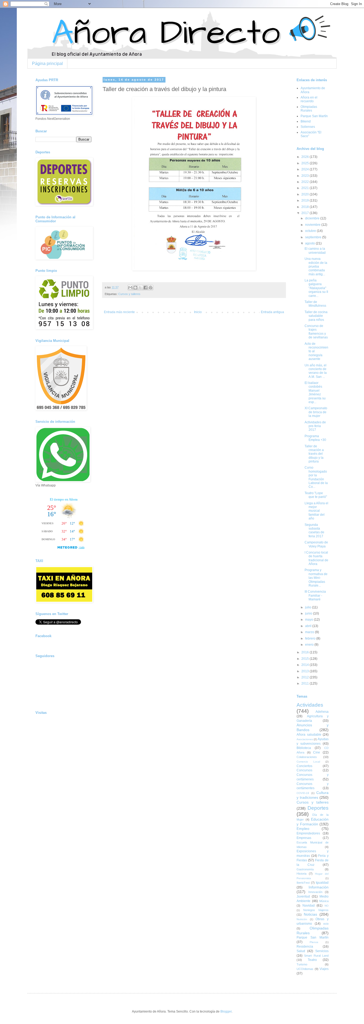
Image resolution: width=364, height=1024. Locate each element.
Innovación (315, 892)
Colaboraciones (307, 757)
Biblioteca (304, 748)
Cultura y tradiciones (313, 795)
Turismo (302, 964)
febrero (310, 638)
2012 (305, 677)
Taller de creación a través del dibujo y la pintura (314, 454)
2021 (305, 188)
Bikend (306, 121)
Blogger (226, 1011)
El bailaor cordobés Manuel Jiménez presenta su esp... (315, 392)
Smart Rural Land (316, 955)
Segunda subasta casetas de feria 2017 (314, 530)
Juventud (303, 896)
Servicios (322, 951)
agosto (310, 243)
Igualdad (322, 882)
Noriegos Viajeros (316, 910)
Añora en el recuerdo (309, 99)
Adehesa (322, 712)
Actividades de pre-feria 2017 (315, 426)
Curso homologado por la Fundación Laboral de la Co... (316, 477)
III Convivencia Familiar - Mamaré (315, 595)
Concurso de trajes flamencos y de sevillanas (316, 331)
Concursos (304, 770)
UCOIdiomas (305, 968)
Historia (301, 873)
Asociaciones (305, 739)
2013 (305, 671)
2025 (305, 163)
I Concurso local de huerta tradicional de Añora (316, 558)
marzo (310, 632)
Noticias (310, 914)
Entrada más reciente (119, 312)
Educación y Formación (313, 821)
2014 (305, 665)
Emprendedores (308, 833)
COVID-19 (303, 793)
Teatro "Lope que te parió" (316, 495)
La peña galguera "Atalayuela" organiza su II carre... (316, 288)
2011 (305, 683)
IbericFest (303, 882)
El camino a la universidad (315, 250)
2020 (305, 194)
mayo (309, 619)
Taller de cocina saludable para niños (316, 316)
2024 (305, 169)
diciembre (312, 218)
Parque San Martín (314, 116)
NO (327, 905)
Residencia (305, 946)
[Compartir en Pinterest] (150, 287)
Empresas (304, 838)
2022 (305, 182)
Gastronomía (305, 869)
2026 (305, 157)
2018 (305, 207)
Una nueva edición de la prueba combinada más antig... (316, 266)
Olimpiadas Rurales (309, 108)
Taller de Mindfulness (315, 304)
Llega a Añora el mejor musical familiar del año (316, 511)
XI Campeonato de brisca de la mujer (316, 412)
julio (308, 607)
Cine (316, 752)
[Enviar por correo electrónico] (130, 287)
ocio (326, 923)
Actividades (310, 705)
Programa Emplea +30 (315, 438)
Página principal (47, 63)
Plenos (314, 942)
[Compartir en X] (140, 287)
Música (324, 901)
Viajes (324, 969)
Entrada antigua (272, 312)
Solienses (308, 127)
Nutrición (302, 919)
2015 (305, 659)
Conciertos (304, 766)
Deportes (318, 808)
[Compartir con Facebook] (145, 287)
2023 (305, 176)
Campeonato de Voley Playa (316, 544)
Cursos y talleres (129, 294)
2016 (305, 652)
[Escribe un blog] (135, 287)
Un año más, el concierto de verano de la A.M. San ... (316, 371)
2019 (305, 200)
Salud (301, 951)
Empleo (303, 828)
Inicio (198, 312)
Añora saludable (309, 734)
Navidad (308, 905)
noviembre (313, 225)
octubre (311, 231)
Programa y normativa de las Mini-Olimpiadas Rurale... (316, 577)
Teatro (312, 960)
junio (309, 613)
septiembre (313, 237)
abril (308, 626)
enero (309, 644)
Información (319, 887)
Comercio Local (308, 761)
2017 (305, 213)
